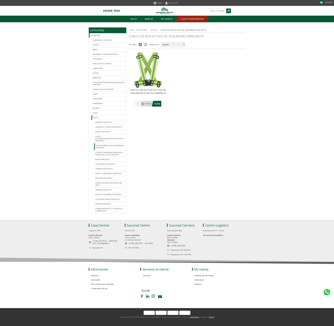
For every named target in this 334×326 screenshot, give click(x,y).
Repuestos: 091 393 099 (181, 254)
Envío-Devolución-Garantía (102, 284)
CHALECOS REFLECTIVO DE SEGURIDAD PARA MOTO (109, 146)
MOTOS (95, 118)
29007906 (113, 241)
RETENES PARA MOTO (103, 204)
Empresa (95, 275)
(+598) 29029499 (178, 245)
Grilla (140, 44)
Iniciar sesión (173, 3)
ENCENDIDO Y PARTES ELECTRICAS (105, 54)
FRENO (95, 49)
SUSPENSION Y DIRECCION (102, 40)
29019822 (149, 243)
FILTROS (96, 45)
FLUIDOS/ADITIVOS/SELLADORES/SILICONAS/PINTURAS (108, 83)
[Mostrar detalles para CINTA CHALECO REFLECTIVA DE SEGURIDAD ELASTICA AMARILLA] (148, 69)
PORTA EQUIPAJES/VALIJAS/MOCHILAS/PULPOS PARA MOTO (109, 138)
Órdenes (198, 284)
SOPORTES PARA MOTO (104, 178)
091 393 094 (133, 247)
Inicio (131, 30)
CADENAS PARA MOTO (103, 190)
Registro (160, 3)
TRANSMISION (98, 103)
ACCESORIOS (97, 59)
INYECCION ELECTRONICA (102, 64)
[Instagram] (153, 296)
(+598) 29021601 (136, 243)
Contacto (147, 275)
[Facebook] (142, 296)
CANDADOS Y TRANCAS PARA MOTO (108, 127)
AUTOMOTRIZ (95, 35)
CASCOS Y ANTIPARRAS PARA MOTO (108, 194)
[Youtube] (160, 297)
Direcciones (199, 280)
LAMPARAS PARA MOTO (104, 169)
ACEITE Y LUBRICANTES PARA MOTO (108, 173)
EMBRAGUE (97, 78)
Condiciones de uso (99, 288)
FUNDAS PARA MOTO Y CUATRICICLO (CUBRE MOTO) (109, 210)
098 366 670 (97, 248)
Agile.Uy (211, 317)
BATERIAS (96, 108)
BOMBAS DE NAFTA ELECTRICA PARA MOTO (108, 184)
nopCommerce (194, 317)
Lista (145, 44)
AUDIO (95, 113)
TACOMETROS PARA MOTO (105, 164)
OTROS (95, 94)
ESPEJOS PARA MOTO (103, 132)
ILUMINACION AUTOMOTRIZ (103, 89)
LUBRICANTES (98, 68)
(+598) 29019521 (100, 241)
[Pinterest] (147, 296)
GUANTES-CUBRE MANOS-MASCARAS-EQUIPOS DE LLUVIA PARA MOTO (109, 153)
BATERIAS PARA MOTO (103, 122)
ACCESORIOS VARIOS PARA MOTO (107, 199)
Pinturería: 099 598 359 (180, 250)
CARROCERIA (97, 99)
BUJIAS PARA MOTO (102, 159)
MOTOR (96, 73)
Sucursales (95, 280)
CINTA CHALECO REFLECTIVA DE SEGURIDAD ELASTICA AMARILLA (148, 91)
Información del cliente (204, 275)
